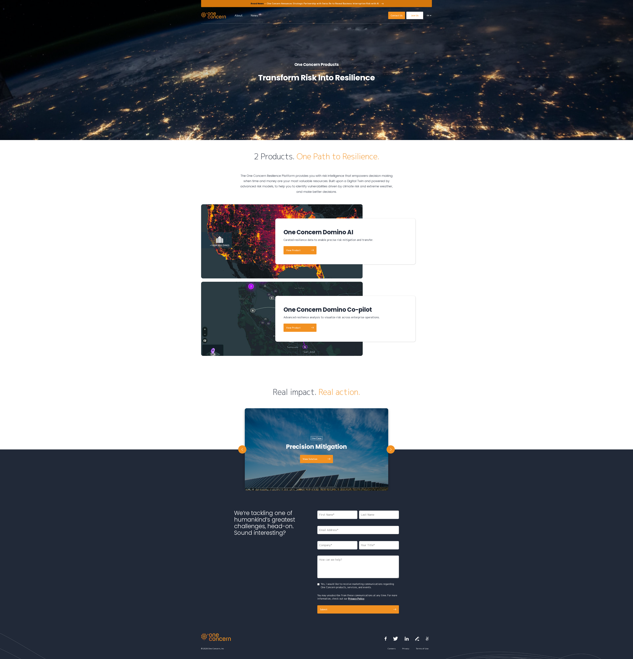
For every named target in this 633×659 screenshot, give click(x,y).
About (238, 15)
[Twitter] (395, 638)
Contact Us (397, 15)
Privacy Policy (356, 598)
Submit (323, 609)
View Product (293, 250)
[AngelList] (427, 638)
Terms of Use (422, 648)
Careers (392, 648)
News (254, 15)
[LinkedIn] (406, 638)
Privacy (405, 648)
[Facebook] (385, 638)
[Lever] (417, 638)
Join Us (415, 15)
